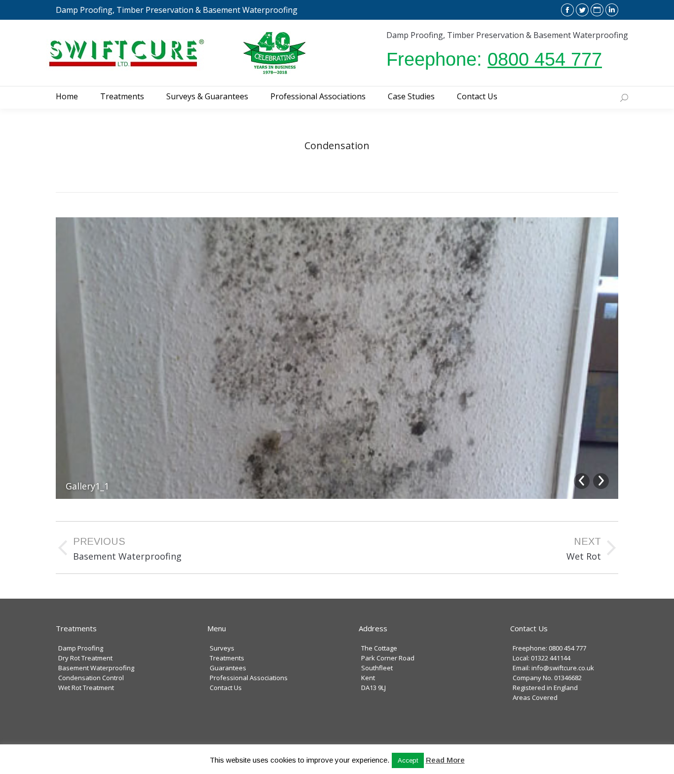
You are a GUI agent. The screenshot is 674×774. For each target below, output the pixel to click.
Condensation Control (91, 677)
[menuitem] (66, 96)
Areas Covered (535, 697)
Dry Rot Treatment (85, 657)
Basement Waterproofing (96, 667)
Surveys (222, 648)
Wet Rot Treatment (86, 687)
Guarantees (228, 667)
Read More (445, 760)
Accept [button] (408, 760)
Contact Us (226, 687)
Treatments (227, 657)
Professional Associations (249, 677)
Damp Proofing (80, 648)
